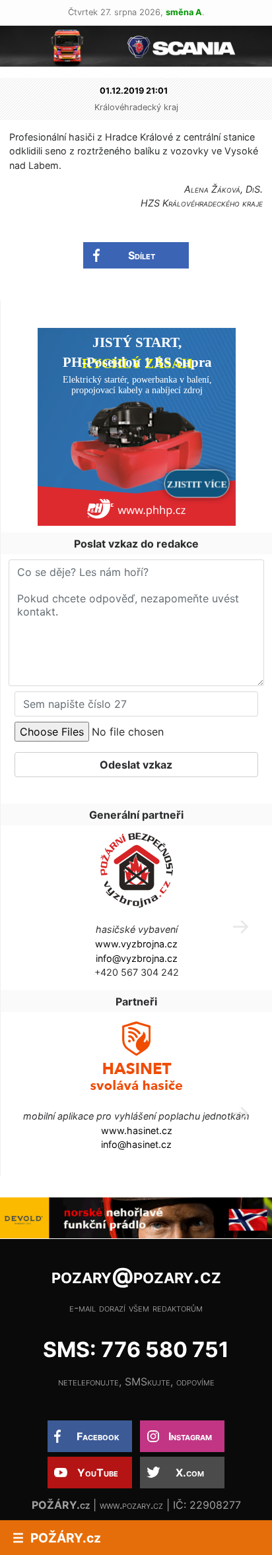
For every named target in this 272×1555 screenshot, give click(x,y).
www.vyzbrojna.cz (136, 943)
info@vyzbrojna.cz (137, 958)
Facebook (98, 1436)
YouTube (97, 1472)
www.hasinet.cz (136, 1130)
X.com (190, 1472)
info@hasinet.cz (136, 1144)
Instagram (190, 1436)
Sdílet (141, 255)
